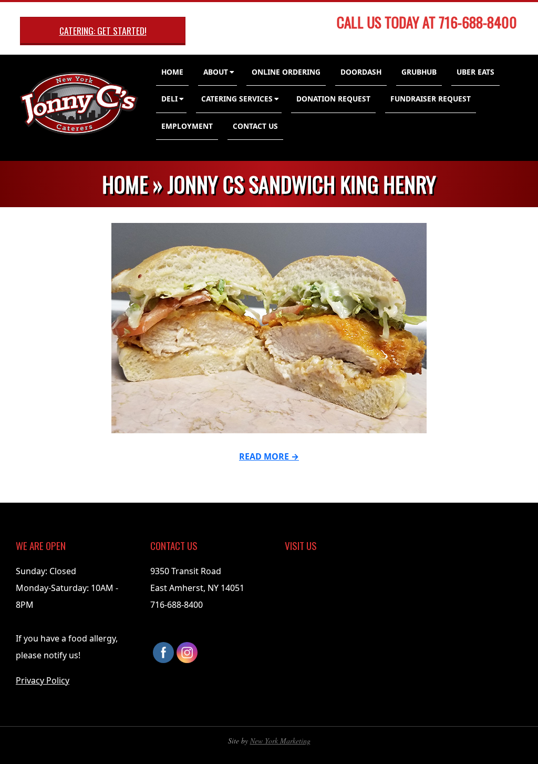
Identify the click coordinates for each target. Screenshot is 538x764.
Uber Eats (475, 72)
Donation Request (333, 99)
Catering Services (237, 99)
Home (172, 72)
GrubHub (419, 72)
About (215, 72)
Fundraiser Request (430, 99)
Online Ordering (286, 72)
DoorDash (360, 72)
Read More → (269, 456)
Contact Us (255, 126)
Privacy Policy (42, 680)
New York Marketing (280, 741)
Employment (187, 126)
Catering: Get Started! (103, 30)
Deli (169, 99)
